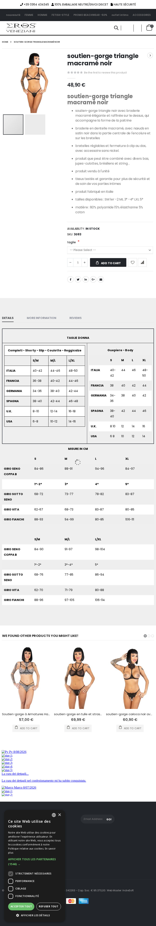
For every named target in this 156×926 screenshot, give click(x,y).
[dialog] (34, 866)
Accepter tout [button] (21, 906)
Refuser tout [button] (48, 906)
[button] (34, 862)
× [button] (59, 814)
